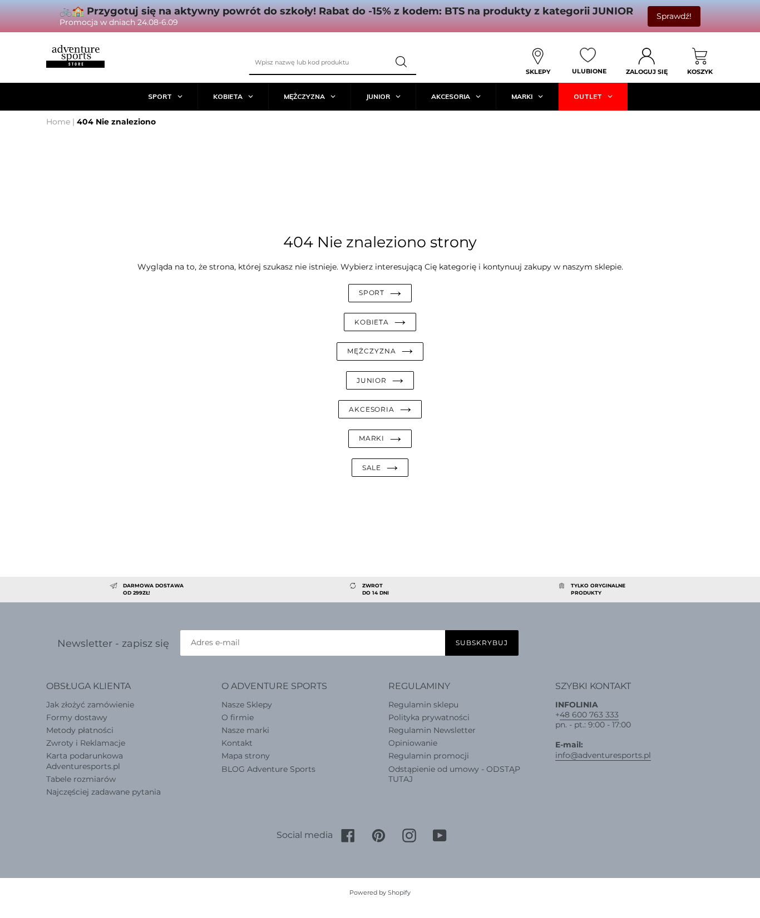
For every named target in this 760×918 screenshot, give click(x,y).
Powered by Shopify (380, 892)
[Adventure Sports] (75, 56)
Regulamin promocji (428, 756)
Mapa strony (245, 756)
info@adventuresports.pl (603, 755)
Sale (372, 467)
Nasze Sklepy (246, 705)
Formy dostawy (76, 717)
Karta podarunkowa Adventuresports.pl (84, 761)
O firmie (237, 717)
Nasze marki (245, 730)
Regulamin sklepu (423, 705)
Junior (372, 380)
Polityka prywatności (429, 717)
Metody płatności (79, 730)
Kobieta (371, 322)
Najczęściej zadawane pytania (103, 792)
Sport (372, 292)
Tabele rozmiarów (81, 779)
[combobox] (318, 62)
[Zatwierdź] (402, 62)
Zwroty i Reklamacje (85, 743)
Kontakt (237, 743)
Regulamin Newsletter (432, 730)
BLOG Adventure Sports (268, 769)
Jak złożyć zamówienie (90, 705)
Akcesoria (372, 409)
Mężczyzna (371, 351)
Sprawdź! (674, 16)
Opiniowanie (412, 743)
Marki (372, 438)
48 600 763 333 (589, 715)
